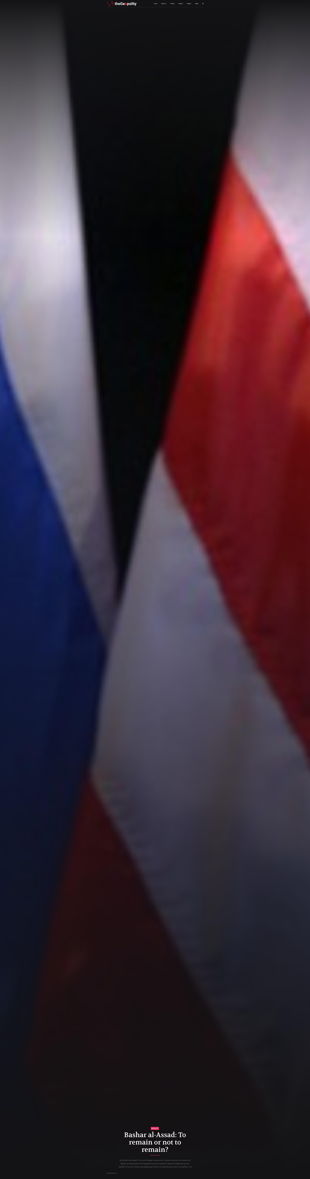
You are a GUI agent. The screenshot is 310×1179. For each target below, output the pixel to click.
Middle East (154, 1128)
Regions (181, 3)
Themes (172, 3)
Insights (189, 3)
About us (163, 3)
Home (155, 3)
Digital (196, 3)
